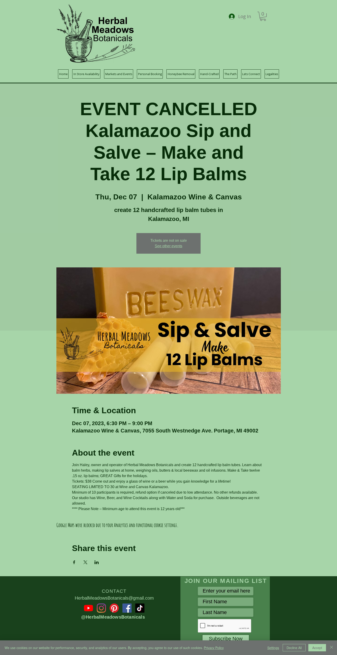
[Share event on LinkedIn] (96, 562)
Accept (317, 647)
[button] (262, 16)
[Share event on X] (85, 562)
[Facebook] (127, 608)
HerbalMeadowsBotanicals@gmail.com (114, 598)
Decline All (294, 647)
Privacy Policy (214, 647)
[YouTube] (88, 608)
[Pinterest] (114, 608)
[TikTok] (139, 608)
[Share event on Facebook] (74, 562)
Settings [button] (273, 647)
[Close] (331, 647)
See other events (168, 246)
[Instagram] (101, 608)
